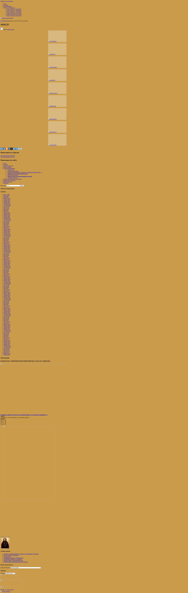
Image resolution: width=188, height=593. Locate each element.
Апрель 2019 (7, 305)
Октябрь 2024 (7, 218)
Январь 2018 (7, 325)
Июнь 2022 (6, 255)
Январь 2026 (7, 199)
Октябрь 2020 (7, 282)
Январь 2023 (7, 246)
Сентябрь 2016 (7, 346)
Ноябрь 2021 (7, 264)
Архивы (3, 573)
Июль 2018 (6, 317)
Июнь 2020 (6, 287)
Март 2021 (6, 275)
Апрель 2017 (7, 337)
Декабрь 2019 (7, 295)
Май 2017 (6, 336)
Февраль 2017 (7, 340)
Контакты (6, 5)
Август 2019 (7, 300)
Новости (6, 164)
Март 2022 (6, 259)
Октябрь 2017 (7, 329)
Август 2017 (7, 332)
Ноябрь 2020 (7, 280)
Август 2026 (7, 194)
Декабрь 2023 (7, 231)
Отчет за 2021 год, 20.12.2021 (13, 15)
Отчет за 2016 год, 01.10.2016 (13, 9)
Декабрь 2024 (7, 215)
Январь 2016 (7, 354)
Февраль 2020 (7, 292)
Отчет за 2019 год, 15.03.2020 (13, 13)
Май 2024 (6, 225)
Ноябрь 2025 (7, 202)
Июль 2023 (6, 238)
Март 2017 (6, 339)
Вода (12, 589)
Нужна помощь (7, 167)
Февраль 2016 (7, 353)
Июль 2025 (6, 207)
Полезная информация (9, 168)
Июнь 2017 (6, 335)
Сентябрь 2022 (7, 251)
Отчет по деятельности (9, 7)
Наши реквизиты (8, 181)
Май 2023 (6, 240)
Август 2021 (7, 268)
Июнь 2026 (6, 195)
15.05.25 (7, 157)
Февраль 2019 (7, 308)
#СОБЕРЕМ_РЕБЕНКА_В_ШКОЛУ (13, 559)
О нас (5, 3)
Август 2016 (7, 348)
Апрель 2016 (7, 350)
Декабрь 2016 (7, 342)
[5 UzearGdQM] (57, 140)
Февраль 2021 (7, 276)
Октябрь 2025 (7, 203)
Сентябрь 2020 (7, 283)
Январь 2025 (7, 214)
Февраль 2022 (7, 260)
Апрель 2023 (7, 242)
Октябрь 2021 (7, 266)
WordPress (3, 589)
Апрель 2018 (7, 321)
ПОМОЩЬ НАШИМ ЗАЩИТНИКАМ (13, 558)
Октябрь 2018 (7, 313)
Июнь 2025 (6, 209)
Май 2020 (6, 288)
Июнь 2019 (6, 303)
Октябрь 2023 (7, 234)
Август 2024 (7, 221)
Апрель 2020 (7, 290)
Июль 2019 (6, 301)
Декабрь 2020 (7, 279)
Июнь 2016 (6, 349)
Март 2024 (6, 227)
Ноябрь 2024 (7, 217)
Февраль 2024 (7, 229)
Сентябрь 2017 (7, 331)
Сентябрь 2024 (7, 219)
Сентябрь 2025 (7, 205)
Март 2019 (6, 307)
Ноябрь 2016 (7, 344)
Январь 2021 (7, 278)
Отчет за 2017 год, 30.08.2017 (13, 10)
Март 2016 (6, 352)
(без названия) (7, 556)
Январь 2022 (7, 262)
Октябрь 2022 (7, 250)
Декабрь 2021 (7, 263)
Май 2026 (6, 197)
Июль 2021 (6, 270)
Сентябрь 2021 (7, 267)
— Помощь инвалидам (12, 175)
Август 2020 (7, 284)
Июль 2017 (6, 333)
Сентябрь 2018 (7, 315)
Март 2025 (6, 211)
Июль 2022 (6, 254)
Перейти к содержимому (7, 1)
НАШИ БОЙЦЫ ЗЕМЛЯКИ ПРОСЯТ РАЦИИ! (16, 562)
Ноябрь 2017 (7, 328)
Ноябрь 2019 (7, 296)
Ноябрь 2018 (7, 312)
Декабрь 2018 (7, 311)
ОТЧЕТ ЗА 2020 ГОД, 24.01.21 (14, 14)
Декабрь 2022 (7, 247)
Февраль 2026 (7, 198)
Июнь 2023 (6, 239)
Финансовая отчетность (9, 180)
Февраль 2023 (7, 244)
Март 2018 (6, 323)
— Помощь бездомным (12, 171)
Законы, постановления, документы (13, 179)
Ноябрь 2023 (7, 233)
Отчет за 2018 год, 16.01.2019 (13, 11)
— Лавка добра (10, 169)
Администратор (10, 29)
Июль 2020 (6, 286)
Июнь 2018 (6, 319)
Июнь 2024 (6, 223)
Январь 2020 (7, 293)
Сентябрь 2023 (7, 235)
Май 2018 (6, 320)
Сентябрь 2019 (7, 299)
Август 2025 (7, 206)
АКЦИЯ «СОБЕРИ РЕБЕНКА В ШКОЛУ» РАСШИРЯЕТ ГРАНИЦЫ (21, 554)
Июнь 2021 (6, 271)
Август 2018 (7, 316)
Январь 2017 (7, 341)
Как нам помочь (8, 6)
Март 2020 (6, 291)
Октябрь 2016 (7, 345)
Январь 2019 (7, 309)
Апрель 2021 (7, 274)
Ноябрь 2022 (7, 248)
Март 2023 (6, 243)
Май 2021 (6, 272)
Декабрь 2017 (7, 327)
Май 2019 (6, 304)
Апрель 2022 (7, 258)
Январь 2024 (7, 230)
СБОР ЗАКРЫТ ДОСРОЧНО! (11, 555)
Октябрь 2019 (7, 297)
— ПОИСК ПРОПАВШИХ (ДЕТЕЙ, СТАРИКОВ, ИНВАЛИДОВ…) (24, 172)
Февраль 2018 (7, 324)
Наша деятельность (8, 165)
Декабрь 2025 (7, 201)
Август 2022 (7, 252)
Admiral (8, 589)
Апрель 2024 (7, 226)
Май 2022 (6, 256)
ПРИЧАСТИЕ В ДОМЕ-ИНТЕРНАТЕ (13, 560)
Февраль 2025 (7, 213)
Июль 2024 (6, 222)
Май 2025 (6, 210)
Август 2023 (7, 237)
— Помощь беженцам (11, 177)
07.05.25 (8, 155)
